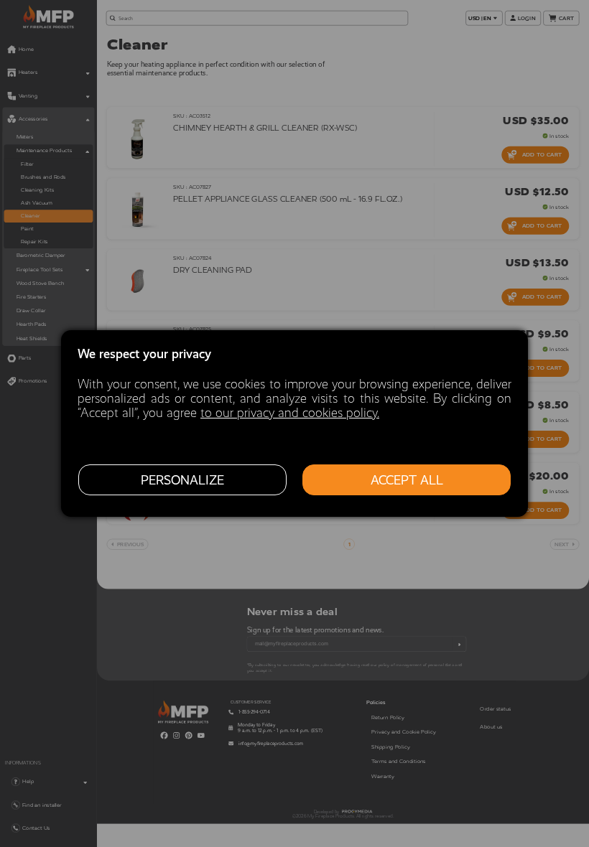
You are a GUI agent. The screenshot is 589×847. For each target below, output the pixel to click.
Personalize (182, 480)
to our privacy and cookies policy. (289, 413)
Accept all (407, 480)
